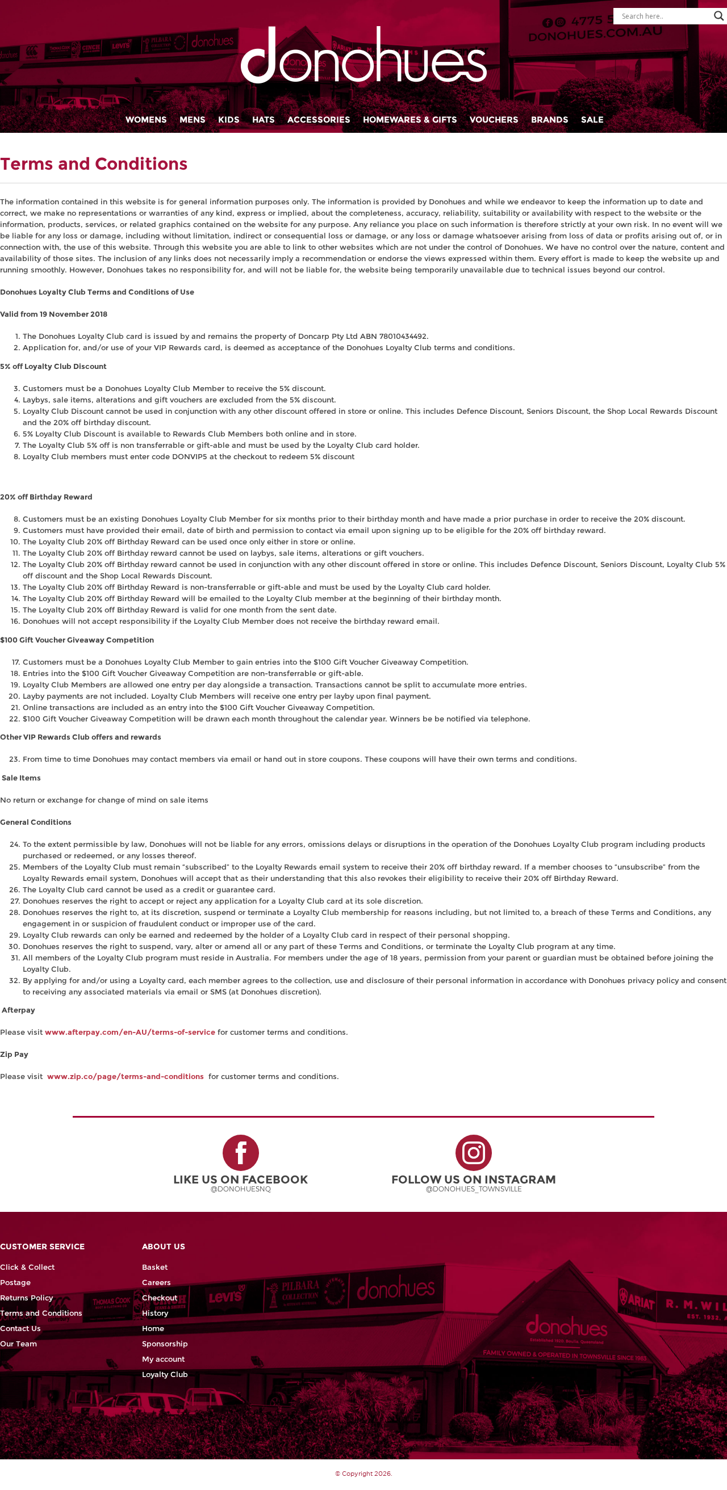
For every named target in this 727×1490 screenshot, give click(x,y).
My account (163, 1359)
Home (153, 1328)
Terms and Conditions (41, 1313)
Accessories (318, 119)
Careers (156, 1282)
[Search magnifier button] (719, 16)
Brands (550, 119)
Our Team (18, 1344)
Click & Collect (27, 1267)
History (155, 1313)
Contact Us (20, 1328)
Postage (15, 1282)
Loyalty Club (165, 1374)
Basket (155, 1267)
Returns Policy (26, 1298)
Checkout (159, 1298)
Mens (192, 119)
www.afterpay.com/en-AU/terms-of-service (130, 1032)
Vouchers (494, 119)
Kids (229, 119)
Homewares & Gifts (410, 119)
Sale (592, 119)
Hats (263, 119)
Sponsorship (165, 1344)
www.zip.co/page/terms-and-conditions (125, 1076)
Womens (146, 119)
